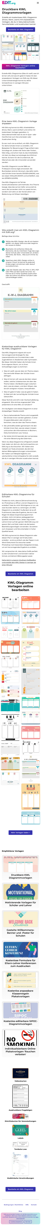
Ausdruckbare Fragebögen (20, 1110)
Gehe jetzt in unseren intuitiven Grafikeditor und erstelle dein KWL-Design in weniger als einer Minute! (19, 562)
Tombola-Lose (20, 1149)
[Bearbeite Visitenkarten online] (20, 1074)
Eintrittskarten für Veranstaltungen (20, 1121)
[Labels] (20, 1131)
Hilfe (27, 1205)
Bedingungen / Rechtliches (13, 1205)
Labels (20, 1138)
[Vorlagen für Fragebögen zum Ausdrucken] (20, 1097)
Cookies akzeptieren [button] (16, 1221)
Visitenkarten (21, 1081)
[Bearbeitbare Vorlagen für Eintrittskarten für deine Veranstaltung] (20, 1117)
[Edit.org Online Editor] (9, 3)
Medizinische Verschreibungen (20, 1178)
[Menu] (38, 3)
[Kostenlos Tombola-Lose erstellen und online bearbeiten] (20, 1145)
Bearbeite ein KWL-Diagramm (20, 29)
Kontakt (34, 1205)
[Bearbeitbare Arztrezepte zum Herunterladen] (20, 1165)
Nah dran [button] (28, 1221)
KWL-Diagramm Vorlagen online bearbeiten (20, 67)
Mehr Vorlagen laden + (20, 833)
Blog (20, 1211)
